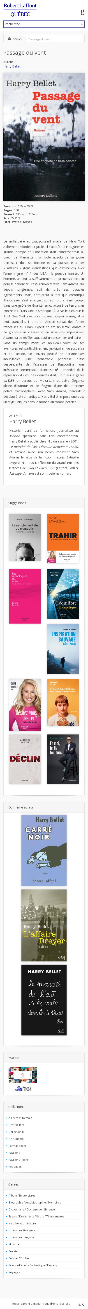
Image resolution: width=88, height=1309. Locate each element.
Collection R (16, 1132)
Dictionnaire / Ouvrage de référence (32, 1209)
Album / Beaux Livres (22, 1195)
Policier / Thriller (19, 1258)
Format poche (18, 1145)
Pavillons (14, 1152)
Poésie (13, 1251)
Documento (16, 1139)
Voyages (14, 1272)
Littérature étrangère (22, 1230)
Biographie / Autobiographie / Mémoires (35, 1202)
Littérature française (22, 1237)
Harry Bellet (12, 66)
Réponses (15, 1166)
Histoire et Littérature (22, 1223)
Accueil (17, 39)
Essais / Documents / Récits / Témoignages (36, 1216)
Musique (14, 1244)
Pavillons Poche (19, 1159)
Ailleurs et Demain (20, 1118)
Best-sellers (16, 1125)
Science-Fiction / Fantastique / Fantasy (33, 1265)
